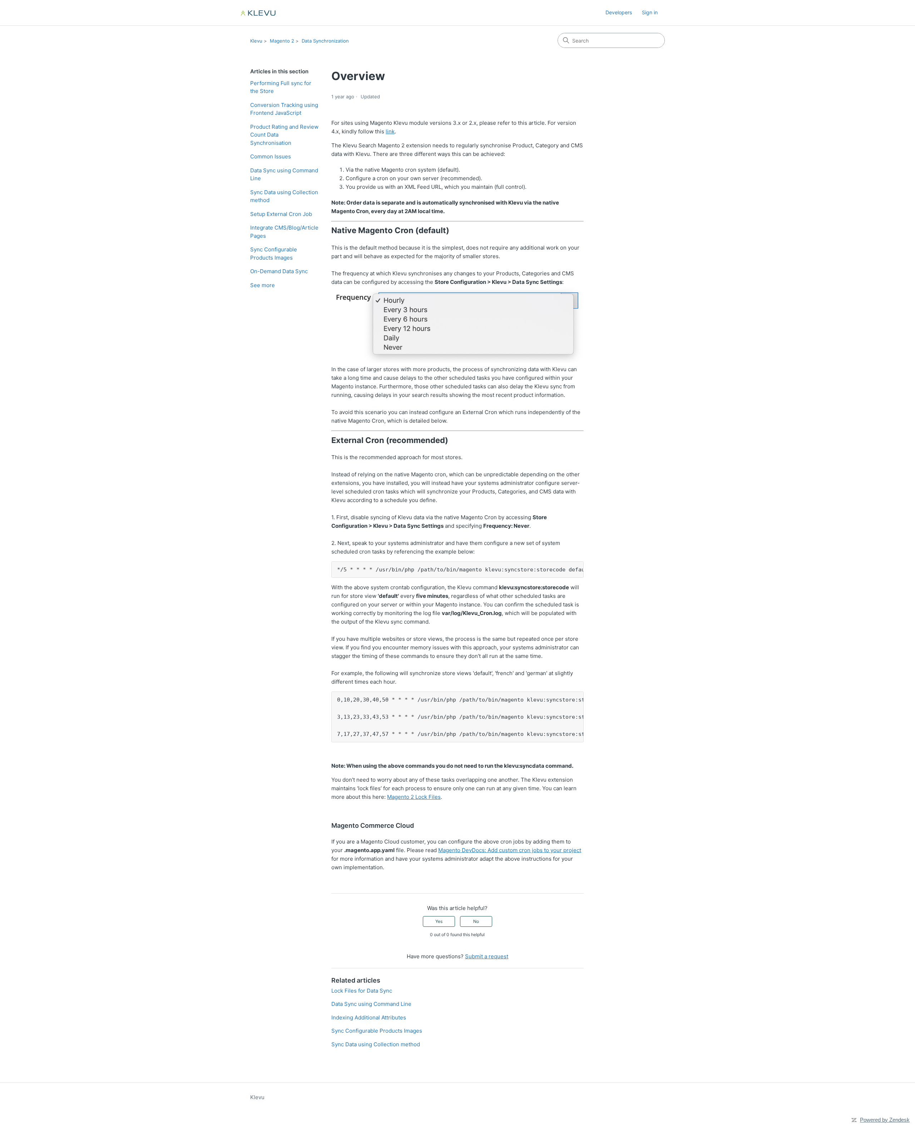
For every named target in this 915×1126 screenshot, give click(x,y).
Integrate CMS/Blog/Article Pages (284, 231)
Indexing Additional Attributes (368, 1017)
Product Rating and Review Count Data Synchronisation (284, 134)
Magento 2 (282, 41)
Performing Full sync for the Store (280, 87)
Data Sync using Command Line (284, 174)
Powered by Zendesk (885, 1120)
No (476, 921)
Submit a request (486, 956)
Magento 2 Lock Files (414, 796)
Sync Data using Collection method (284, 196)
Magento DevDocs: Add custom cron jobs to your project (509, 850)
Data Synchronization (325, 41)
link (390, 131)
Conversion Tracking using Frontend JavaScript (284, 109)
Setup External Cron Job (281, 214)
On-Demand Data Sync (279, 271)
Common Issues (270, 156)
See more (262, 285)
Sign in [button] (650, 12)
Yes (438, 921)
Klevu (256, 41)
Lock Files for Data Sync (361, 990)
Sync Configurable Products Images (273, 253)
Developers (618, 12)
